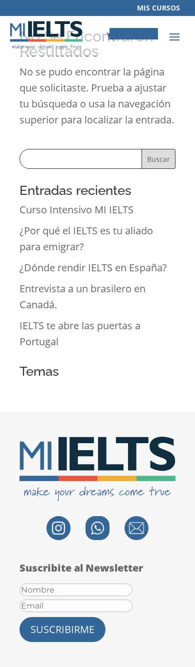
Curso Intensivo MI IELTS (77, 209)
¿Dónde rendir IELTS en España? (93, 267)
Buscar (158, 159)
